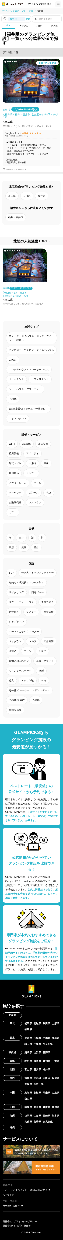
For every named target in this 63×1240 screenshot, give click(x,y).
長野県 (46, 1052)
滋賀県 (28, 1078)
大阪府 (46, 1078)
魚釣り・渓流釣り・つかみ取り (26, 582)
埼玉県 (28, 1043)
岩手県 (28, 1023)
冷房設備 (43, 443)
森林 (21, 537)
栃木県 (46, 1037)
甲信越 (12, 1052)
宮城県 (37, 1023)
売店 (48, 492)
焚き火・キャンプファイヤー (37, 572)
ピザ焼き (14, 611)
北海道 (12, 1015)
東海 (12, 1060)
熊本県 (55, 1115)
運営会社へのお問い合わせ (16, 1225)
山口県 (28, 1098)
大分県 (28, 1121)
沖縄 (12, 1127)
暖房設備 (14, 453)
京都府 (37, 1078)
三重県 (55, 1061)
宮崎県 (37, 1121)
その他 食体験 (17, 700)
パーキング (15, 492)
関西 (12, 1078)
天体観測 (49, 641)
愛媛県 (46, 1107)
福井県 (40, 11)
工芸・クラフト (45, 660)
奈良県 (28, 1084)
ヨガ (43, 680)
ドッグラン (15, 641)
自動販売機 (15, 502)
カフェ (12, 512)
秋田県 (46, 1023)
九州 (12, 1115)
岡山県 (46, 1092)
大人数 (54, 26)
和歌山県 (39, 1084)
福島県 (28, 1029)
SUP (11, 572)
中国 (12, 1092)
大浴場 (32, 463)
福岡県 (28, 1115)
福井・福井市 (15, 217)
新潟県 (28, 1052)
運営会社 (7, 1221)
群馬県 (55, 1037)
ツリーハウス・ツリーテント (25, 389)
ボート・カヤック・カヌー (24, 631)
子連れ (39, 26)
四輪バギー (37, 592)
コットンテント (17, 418)
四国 (12, 1106)
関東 (12, 1037)
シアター (31, 611)
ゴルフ (32, 641)
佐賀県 (37, 1115)
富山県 (12, 195)
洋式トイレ (15, 463)
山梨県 (37, 1052)
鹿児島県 (48, 1121)
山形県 (55, 1023)
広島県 (55, 1092)
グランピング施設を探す (39, 4)
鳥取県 (28, 1092)
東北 (12, 1023)
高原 (11, 547)
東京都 (28, 1037)
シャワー (31, 473)
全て (8, 25)
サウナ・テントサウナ (21, 602)
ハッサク (7, 1195)
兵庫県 (55, 1078)
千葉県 (37, 1043)
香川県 (37, 1107)
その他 (12, 398)
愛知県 (46, 1061)
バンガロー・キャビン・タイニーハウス (31, 349)
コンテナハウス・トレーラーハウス (29, 369)
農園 (23, 547)
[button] (5, 62)
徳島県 (28, 1107)
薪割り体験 (15, 709)
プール (37, 483)
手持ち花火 (47, 602)
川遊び (42, 651)
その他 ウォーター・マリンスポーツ (29, 690)
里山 (36, 547)
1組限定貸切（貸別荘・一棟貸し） (28, 408)
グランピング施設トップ (13, 11)
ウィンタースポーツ (20, 670)
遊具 (11, 680)
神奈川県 (48, 1043)
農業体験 (49, 611)
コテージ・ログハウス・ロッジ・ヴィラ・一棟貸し (30, 338)
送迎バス (34, 492)
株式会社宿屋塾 (11, 1206)
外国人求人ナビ (38, 1190)
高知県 (55, 1107)
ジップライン (16, 621)
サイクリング (16, 592)
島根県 (37, 1092)
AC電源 (26, 443)
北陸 (31, 11)
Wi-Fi (12, 443)
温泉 (46, 463)
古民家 (12, 359)
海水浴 (12, 651)
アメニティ (32, 453)
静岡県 (37, 1061)
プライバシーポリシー (25, 1221)
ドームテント (16, 379)
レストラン (35, 502)
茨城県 (37, 1037)
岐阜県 (28, 1061)
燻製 (41, 670)
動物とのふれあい (19, 660)
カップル (24, 26)
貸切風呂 (14, 473)
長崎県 (46, 1115)
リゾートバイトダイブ (13, 1190)
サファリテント (40, 379)
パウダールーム (17, 483)
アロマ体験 (27, 680)
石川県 (27, 195)
